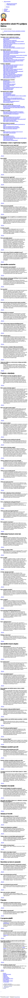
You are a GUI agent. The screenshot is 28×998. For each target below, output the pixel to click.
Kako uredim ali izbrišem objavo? (10, 65)
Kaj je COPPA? (6, 39)
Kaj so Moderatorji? (7, 93)
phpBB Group (6, 923)
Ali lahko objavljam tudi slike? (9, 84)
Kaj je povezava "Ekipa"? (8, 102)
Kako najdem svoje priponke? (9, 132)
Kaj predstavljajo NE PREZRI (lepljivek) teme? (12, 87)
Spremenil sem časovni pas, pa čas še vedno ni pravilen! (15, 55)
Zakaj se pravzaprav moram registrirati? (11, 38)
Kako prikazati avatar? (8, 58)
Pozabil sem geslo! (7, 45)
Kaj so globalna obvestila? (8, 85)
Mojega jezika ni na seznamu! (9, 56)
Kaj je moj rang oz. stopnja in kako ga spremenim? (14, 59)
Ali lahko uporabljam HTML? (9, 81)
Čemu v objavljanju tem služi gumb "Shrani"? (12, 75)
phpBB (7, 996)
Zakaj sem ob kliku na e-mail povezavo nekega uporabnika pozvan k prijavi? (13, 61)
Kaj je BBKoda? (6, 80)
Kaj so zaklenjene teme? (8, 88)
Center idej (5, 935)
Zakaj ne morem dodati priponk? (10, 72)
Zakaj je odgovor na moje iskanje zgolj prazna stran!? (14, 119)
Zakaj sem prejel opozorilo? (9, 73)
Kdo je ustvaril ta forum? (8, 135)
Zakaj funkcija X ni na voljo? (9, 137)
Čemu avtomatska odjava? (9, 46)
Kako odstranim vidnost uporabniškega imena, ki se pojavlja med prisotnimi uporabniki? (14, 53)
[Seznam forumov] (4, 20)
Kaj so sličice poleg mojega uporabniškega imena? (14, 57)
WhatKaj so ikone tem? (8, 89)
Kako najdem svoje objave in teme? (10, 121)
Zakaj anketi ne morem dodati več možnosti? (12, 69)
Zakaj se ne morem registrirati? (10, 40)
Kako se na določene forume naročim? (11, 127)
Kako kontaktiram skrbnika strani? (10, 140)
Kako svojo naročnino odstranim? (10, 128)
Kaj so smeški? (6, 83)
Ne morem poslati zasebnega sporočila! (11, 105)
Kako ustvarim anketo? (8, 68)
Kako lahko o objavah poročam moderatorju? (12, 74)
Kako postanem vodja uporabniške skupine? (12, 98)
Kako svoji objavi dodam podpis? (10, 67)
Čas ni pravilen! (6, 54)
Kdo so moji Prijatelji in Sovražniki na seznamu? (13, 111)
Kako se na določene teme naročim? (11, 126)
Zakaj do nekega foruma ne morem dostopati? (13, 71)
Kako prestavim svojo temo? (9, 77)
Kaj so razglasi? (6, 86)
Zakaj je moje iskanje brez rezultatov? (11, 118)
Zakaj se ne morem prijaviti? (9, 42)
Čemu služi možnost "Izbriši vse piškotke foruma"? (14, 47)
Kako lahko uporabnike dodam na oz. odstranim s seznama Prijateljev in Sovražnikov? (13, 113)
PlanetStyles (17, 996)
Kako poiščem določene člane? (9, 120)
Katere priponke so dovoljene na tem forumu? (13, 131)
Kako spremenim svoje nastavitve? (10, 51)
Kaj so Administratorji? (8, 92)
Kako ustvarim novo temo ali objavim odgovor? (13, 64)
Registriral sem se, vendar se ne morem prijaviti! (13, 41)
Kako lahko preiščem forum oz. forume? (11, 116)
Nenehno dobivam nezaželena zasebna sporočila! (14, 106)
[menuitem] (11, 3)
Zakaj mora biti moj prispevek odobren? (11, 76)
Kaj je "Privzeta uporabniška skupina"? (11, 101)
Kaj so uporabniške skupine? (9, 94)
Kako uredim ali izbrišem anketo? (10, 70)
